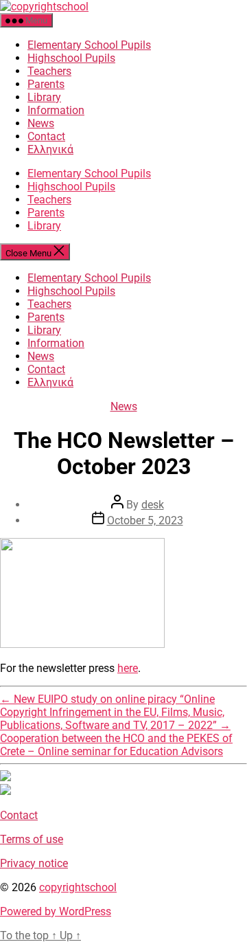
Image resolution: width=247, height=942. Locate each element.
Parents (45, 84)
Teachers (49, 71)
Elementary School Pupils (89, 45)
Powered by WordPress (55, 911)
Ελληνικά (50, 149)
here (127, 668)
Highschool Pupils (71, 58)
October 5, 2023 (145, 520)
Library (44, 97)
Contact (46, 136)
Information (55, 110)
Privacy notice (34, 863)
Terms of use (31, 839)
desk (152, 504)
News (40, 123)
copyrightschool (78, 887)
